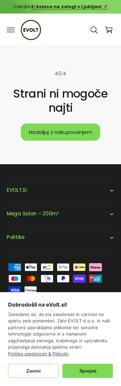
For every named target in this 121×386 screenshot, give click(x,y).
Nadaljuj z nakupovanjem (60, 132)
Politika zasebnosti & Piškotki (38, 353)
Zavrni (33, 371)
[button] (10, 30)
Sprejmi (87, 371)
